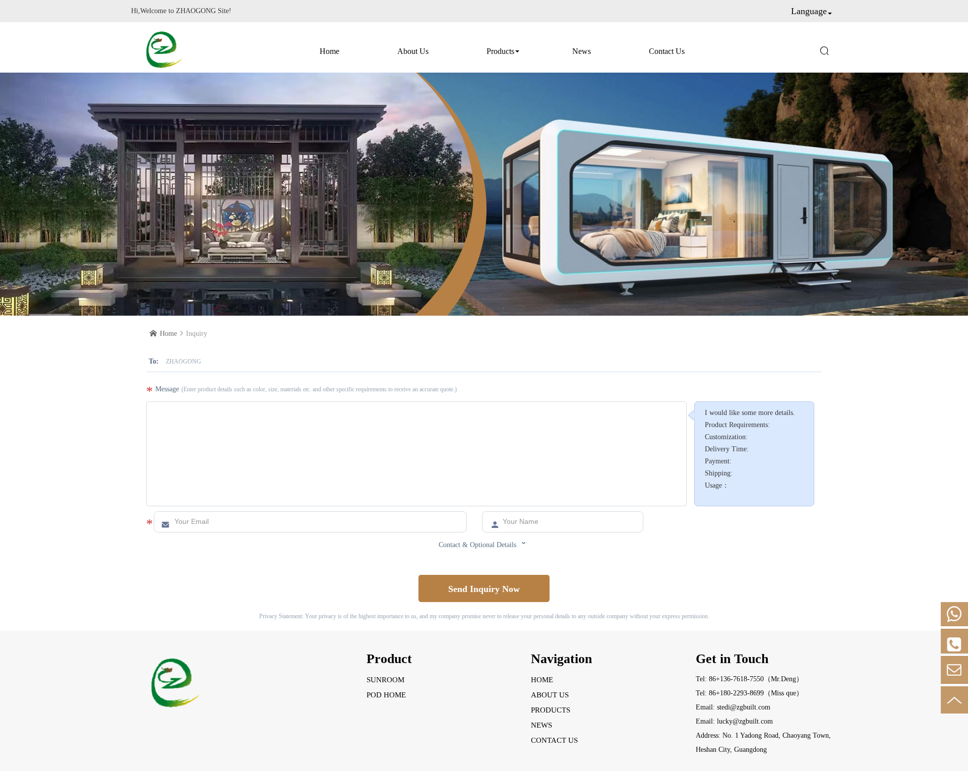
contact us (667, 51)
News (581, 51)
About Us (413, 51)
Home (329, 51)
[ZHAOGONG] (163, 47)
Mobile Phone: (954, 614)
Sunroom (385, 680)
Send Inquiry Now (484, 589)
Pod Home (386, 695)
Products (500, 51)
